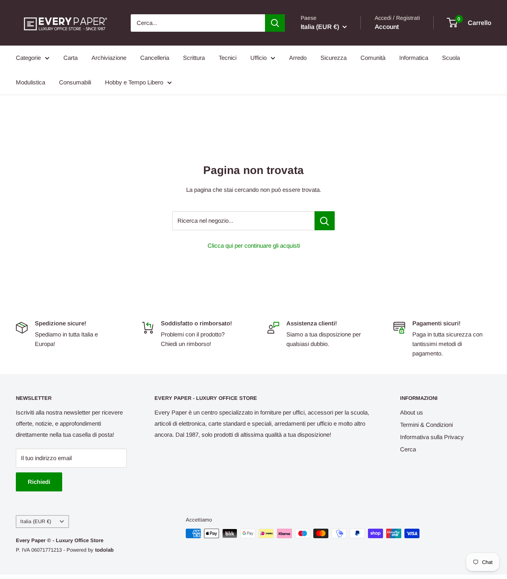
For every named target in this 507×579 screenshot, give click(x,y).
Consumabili (75, 82)
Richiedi (39, 481)
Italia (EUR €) (35, 521)
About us (411, 412)
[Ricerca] (275, 23)
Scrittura (194, 57)
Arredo (298, 57)
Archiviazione (108, 57)
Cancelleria (154, 57)
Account (387, 26)
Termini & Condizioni (426, 424)
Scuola (451, 57)
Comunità (372, 57)
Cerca (408, 449)
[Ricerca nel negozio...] (324, 220)
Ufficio (258, 57)
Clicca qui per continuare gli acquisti (254, 245)
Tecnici (227, 57)
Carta (70, 57)
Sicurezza (333, 57)
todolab (104, 550)
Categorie (28, 57)
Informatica (413, 57)
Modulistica (30, 82)
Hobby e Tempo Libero (134, 82)
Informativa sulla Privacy (432, 437)
